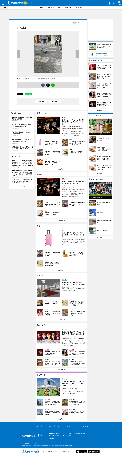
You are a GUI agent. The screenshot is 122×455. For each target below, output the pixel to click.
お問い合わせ (69, 435)
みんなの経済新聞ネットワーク (30, 451)
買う (59, 7)
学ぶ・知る (79, 7)
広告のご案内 (52, 438)
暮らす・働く (68, 7)
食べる (41, 7)
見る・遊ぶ (51, 7)
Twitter (113, 3)
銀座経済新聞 (15, 3)
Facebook (109, 3)
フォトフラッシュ (22, 23)
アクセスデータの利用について (56, 435)
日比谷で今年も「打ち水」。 (24, 79)
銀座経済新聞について (54, 433)
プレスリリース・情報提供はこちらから (75, 433)
